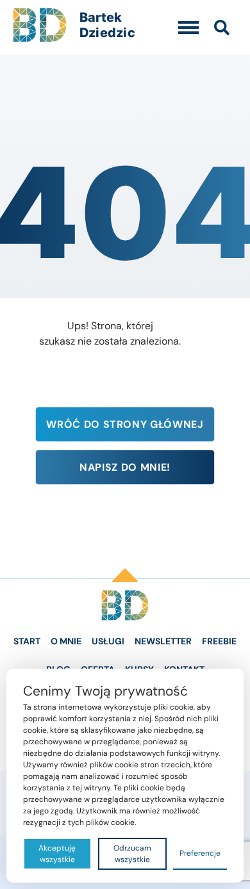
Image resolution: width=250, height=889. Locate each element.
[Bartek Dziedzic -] (125, 605)
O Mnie (66, 641)
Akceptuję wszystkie (57, 854)
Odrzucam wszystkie (132, 854)
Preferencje (200, 853)
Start (26, 641)
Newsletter (163, 641)
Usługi (108, 641)
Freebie (219, 641)
